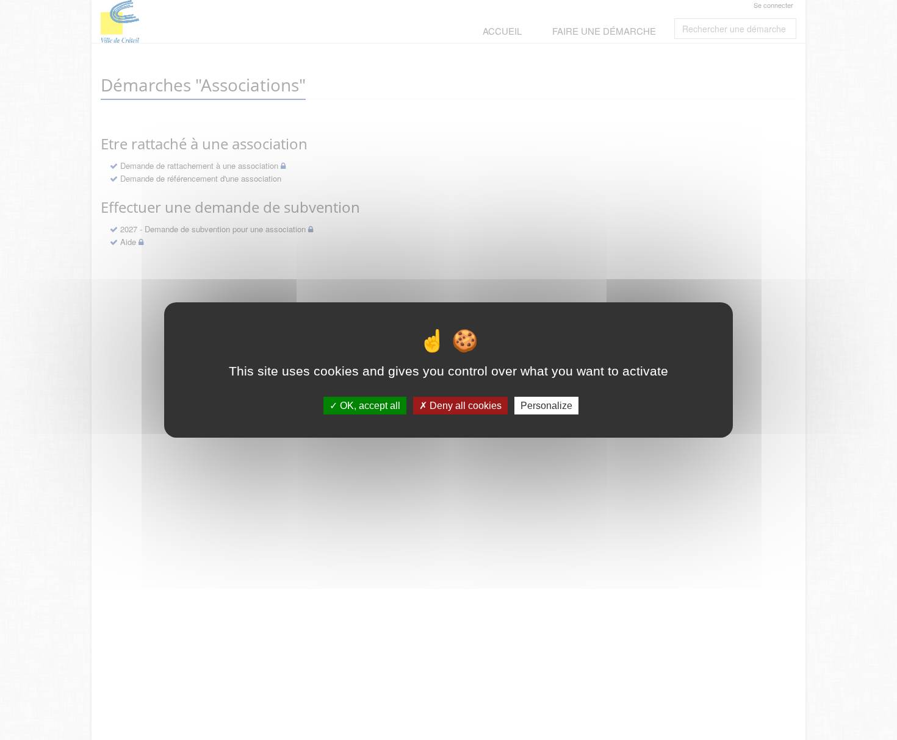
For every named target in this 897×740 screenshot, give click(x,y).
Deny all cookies (464, 405)
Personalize (546, 405)
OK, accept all (368, 405)
